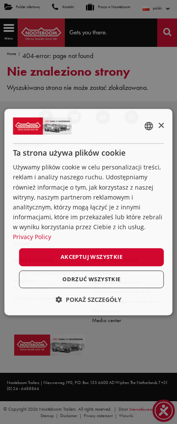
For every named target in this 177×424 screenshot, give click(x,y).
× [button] (161, 126)
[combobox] (149, 126)
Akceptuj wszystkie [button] (91, 257)
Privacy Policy (32, 237)
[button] (88, 299)
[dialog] (88, 212)
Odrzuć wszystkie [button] (91, 279)
